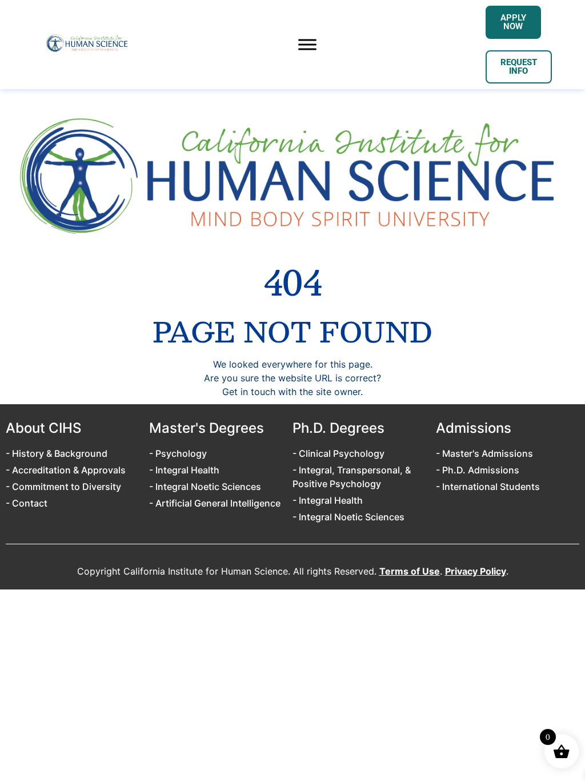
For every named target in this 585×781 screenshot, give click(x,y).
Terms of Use (409, 571)
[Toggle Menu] (307, 44)
